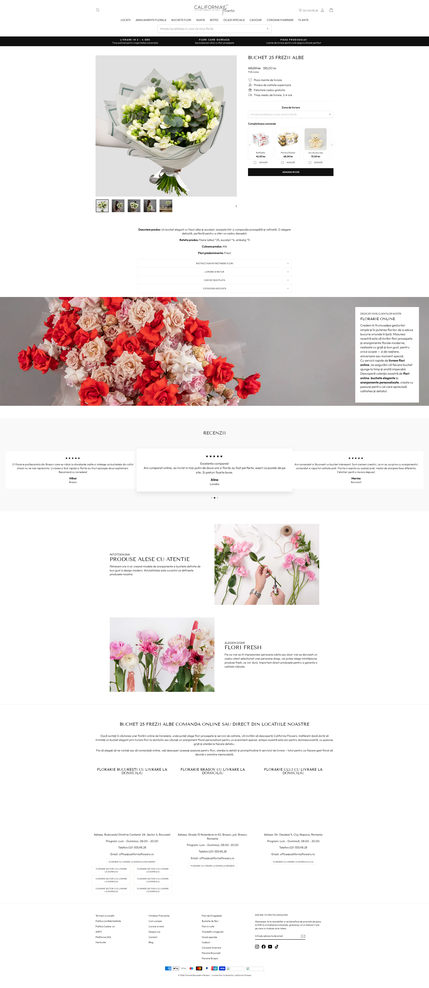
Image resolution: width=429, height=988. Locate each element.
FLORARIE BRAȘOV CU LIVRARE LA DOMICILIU (212, 771)
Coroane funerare (211, 947)
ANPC (99, 931)
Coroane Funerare (280, 20)
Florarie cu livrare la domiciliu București (132, 862)
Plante (303, 20)
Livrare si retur (156, 926)
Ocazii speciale (234, 20)
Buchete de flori (210, 921)
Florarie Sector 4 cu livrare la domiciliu (153, 870)
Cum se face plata (214, 280)
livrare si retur (214, 271)
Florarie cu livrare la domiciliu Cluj (293, 862)
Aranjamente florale (151, 20)
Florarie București (211, 953)
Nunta (200, 20)
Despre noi (154, 931)
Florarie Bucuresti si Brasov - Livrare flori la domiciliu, (209, 975)
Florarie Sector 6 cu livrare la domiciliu (153, 890)
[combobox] (214, 28)
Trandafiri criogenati (212, 931)
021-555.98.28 (310, 10)
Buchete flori (181, 20)
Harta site (101, 942)
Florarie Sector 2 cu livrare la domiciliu (111, 880)
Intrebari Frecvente (159, 915)
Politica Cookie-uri (105, 926)
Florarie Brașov (210, 958)
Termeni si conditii (105, 915)
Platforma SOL (103, 937)
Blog (151, 942)
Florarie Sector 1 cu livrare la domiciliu (111, 870)
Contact (153, 937)
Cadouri (256, 20)
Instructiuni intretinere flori (214, 263)
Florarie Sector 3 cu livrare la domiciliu (111, 890)
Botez (214, 20)
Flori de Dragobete (212, 915)
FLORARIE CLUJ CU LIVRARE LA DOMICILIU (293, 771)
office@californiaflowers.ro (136, 854)
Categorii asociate (214, 288)
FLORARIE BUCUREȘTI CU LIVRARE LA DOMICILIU (132, 771)
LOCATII (126, 20)
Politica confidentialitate (108, 921)
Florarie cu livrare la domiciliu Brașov (213, 866)
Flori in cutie (208, 926)
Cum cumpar (155, 921)
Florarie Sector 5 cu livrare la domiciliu (153, 880)
